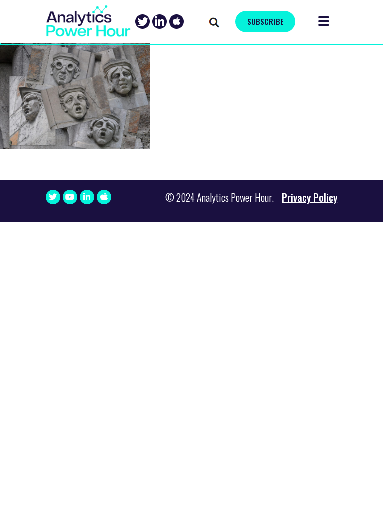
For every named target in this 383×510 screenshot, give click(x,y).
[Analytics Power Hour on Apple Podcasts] (176, 21)
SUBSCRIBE (265, 21)
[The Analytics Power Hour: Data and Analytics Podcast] (88, 21)
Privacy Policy (309, 197)
